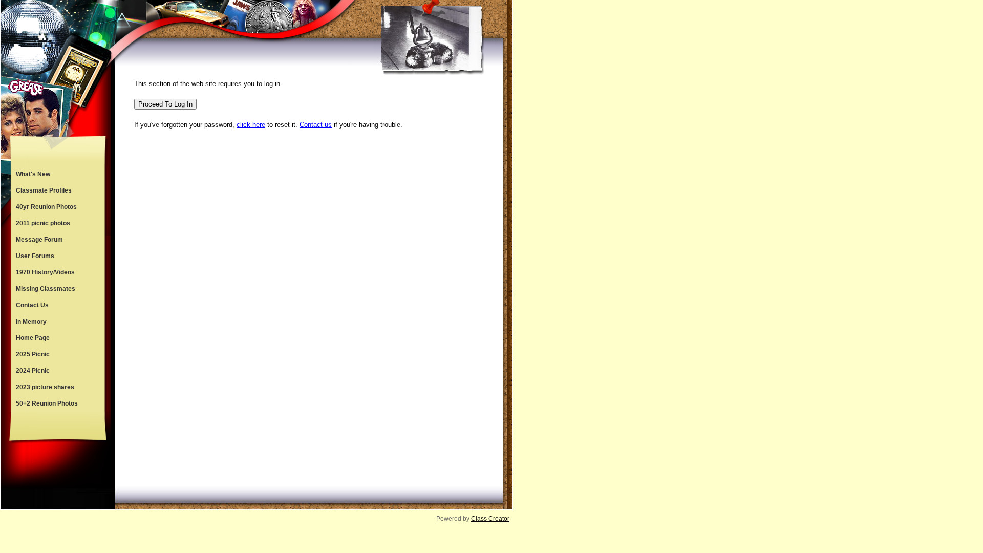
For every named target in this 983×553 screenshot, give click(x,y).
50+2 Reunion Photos (47, 403)
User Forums (35, 256)
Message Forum (39, 239)
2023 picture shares (45, 387)
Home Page (33, 338)
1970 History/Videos (45, 272)
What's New (33, 174)
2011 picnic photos (43, 223)
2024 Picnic (33, 370)
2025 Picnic (33, 354)
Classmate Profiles (44, 190)
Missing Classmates (45, 288)
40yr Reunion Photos (46, 206)
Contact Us (32, 305)
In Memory (31, 321)
